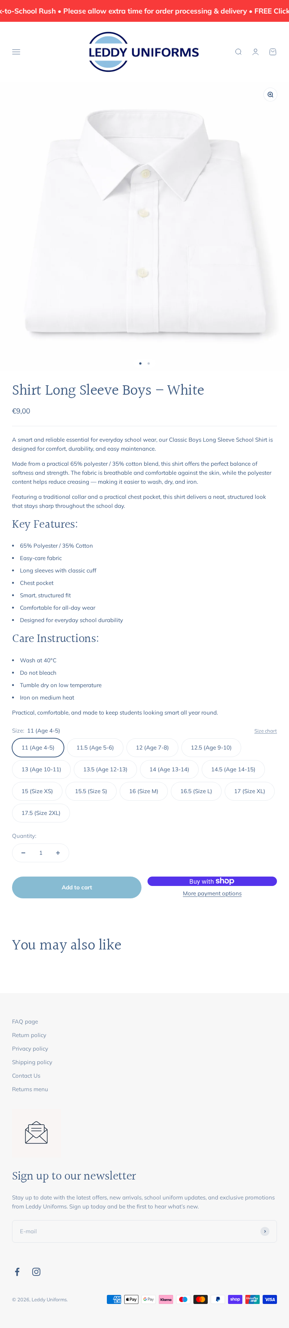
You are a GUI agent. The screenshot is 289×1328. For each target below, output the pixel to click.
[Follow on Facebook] (17, 1272)
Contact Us (26, 1075)
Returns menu (30, 1089)
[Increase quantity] (58, 853)
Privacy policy (30, 1048)
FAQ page (25, 1021)
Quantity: (24, 835)
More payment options (212, 893)
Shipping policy (32, 1062)
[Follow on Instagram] (36, 1272)
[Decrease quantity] (23, 853)
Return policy (29, 1035)
